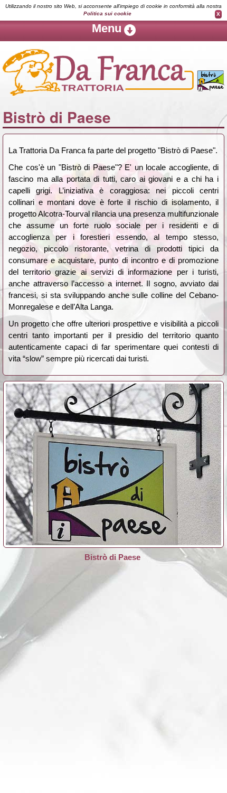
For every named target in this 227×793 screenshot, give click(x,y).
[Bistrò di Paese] (113, 463)
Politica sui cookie (107, 13)
